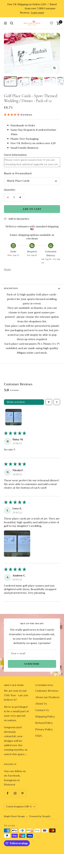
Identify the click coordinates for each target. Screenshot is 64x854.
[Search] (11, 23)
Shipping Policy (45, 716)
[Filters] (48, 402)
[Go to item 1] (13, 417)
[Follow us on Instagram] (15, 793)
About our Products (47, 697)
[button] (12, 114)
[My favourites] (51, 23)
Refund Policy (44, 723)
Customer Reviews (46, 691)
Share (7, 269)
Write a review (16, 402)
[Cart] (58, 23)
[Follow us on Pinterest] (22, 793)
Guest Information (15, 155)
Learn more (37, 13)
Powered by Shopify (40, 816)
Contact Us (42, 710)
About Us (41, 704)
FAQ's (38, 736)
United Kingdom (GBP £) (19, 806)
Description (11, 288)
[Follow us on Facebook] (7, 793)
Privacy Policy (44, 729)
